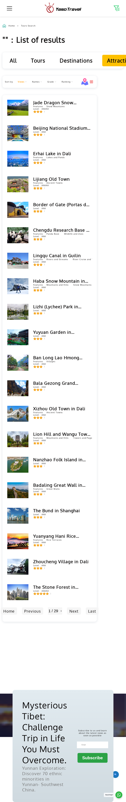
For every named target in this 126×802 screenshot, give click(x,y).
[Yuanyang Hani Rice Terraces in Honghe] (17, 541)
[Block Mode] (91, 82)
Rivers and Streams (57, 259)
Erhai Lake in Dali (52, 153)
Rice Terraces (54, 540)
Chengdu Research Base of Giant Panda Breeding (62, 230)
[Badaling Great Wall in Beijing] (17, 490)
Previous (32, 611)
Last (92, 611)
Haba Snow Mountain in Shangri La (59, 281)
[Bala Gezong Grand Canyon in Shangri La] (17, 388)
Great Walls (53, 489)
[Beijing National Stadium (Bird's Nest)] (17, 133)
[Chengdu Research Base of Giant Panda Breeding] (17, 235)
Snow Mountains (56, 106)
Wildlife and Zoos (73, 234)
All (13, 60)
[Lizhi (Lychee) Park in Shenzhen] (17, 312)
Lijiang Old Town (51, 179)
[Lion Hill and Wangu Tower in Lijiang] (17, 439)
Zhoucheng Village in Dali (61, 561)
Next (74, 611)
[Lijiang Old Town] (17, 184)
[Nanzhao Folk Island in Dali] (17, 465)
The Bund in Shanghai (56, 510)
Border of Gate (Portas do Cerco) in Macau (61, 204)
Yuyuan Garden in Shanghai (52, 332)
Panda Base (53, 234)
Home (11, 26)
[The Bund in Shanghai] (17, 516)
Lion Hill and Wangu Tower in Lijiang (62, 434)
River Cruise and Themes (86, 259)
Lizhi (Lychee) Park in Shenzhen (55, 306)
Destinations (76, 60)
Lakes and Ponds (56, 157)
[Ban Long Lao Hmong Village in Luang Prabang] (17, 363)
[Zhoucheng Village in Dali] (17, 567)
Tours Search (28, 26)
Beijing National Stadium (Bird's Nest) (60, 128)
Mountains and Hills (58, 285)
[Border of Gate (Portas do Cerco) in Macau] (17, 210)
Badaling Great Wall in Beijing (57, 485)
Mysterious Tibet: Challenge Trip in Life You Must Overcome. (44, 732)
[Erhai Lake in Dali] (17, 159)
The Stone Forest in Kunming (54, 587)
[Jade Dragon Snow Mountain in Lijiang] (17, 108)
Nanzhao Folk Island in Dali (58, 459)
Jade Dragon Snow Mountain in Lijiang (54, 102)
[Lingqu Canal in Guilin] (17, 261)
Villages (51, 361)
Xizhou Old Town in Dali (59, 408)
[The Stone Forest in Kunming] (17, 592)
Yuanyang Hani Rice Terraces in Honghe (54, 536)
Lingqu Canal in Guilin (57, 255)
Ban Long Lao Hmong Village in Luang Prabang (60, 357)
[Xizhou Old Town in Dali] (17, 414)
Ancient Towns (55, 183)
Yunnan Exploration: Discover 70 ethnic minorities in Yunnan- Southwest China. (44, 778)
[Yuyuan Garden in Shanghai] (17, 337)
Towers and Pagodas (84, 438)
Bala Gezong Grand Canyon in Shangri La (56, 383)
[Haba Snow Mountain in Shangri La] (17, 286)
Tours (38, 60)
